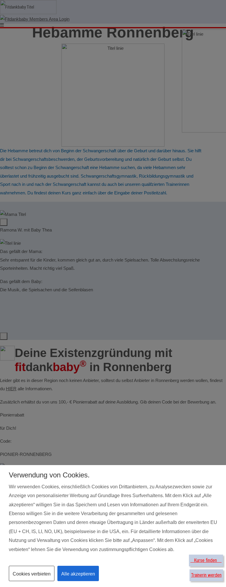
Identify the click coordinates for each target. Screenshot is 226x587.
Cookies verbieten (32, 573)
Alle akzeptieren (78, 573)
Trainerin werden (206, 575)
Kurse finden (206, 560)
